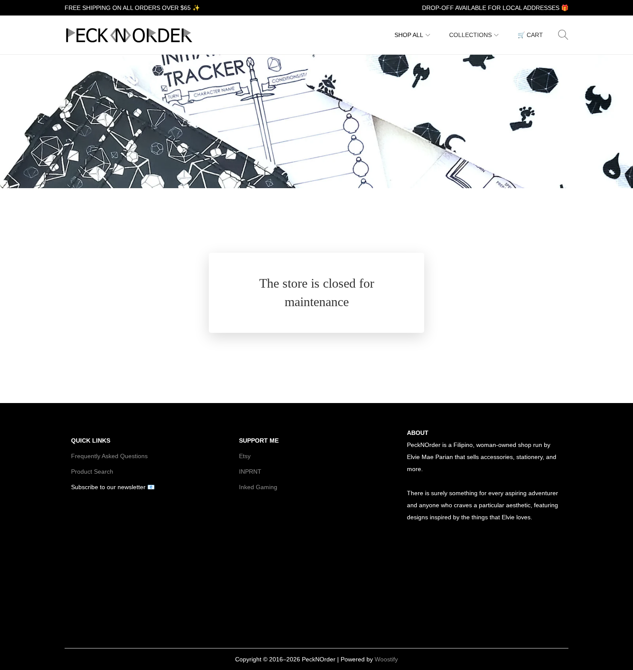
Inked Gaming (258, 487)
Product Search (92, 471)
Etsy (245, 456)
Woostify (386, 659)
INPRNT (250, 471)
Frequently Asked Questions (109, 456)
